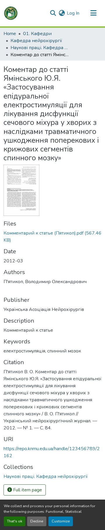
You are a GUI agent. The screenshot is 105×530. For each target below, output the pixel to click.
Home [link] (10, 33)
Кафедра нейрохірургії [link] (36, 40)
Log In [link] (73, 13)
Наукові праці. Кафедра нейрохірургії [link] (39, 47)
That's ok (14, 521)
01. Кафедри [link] (37, 33)
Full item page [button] (27, 490)
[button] (11, 13)
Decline (36, 521)
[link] (53, 237)
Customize (61, 521)
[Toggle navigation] (93, 13)
